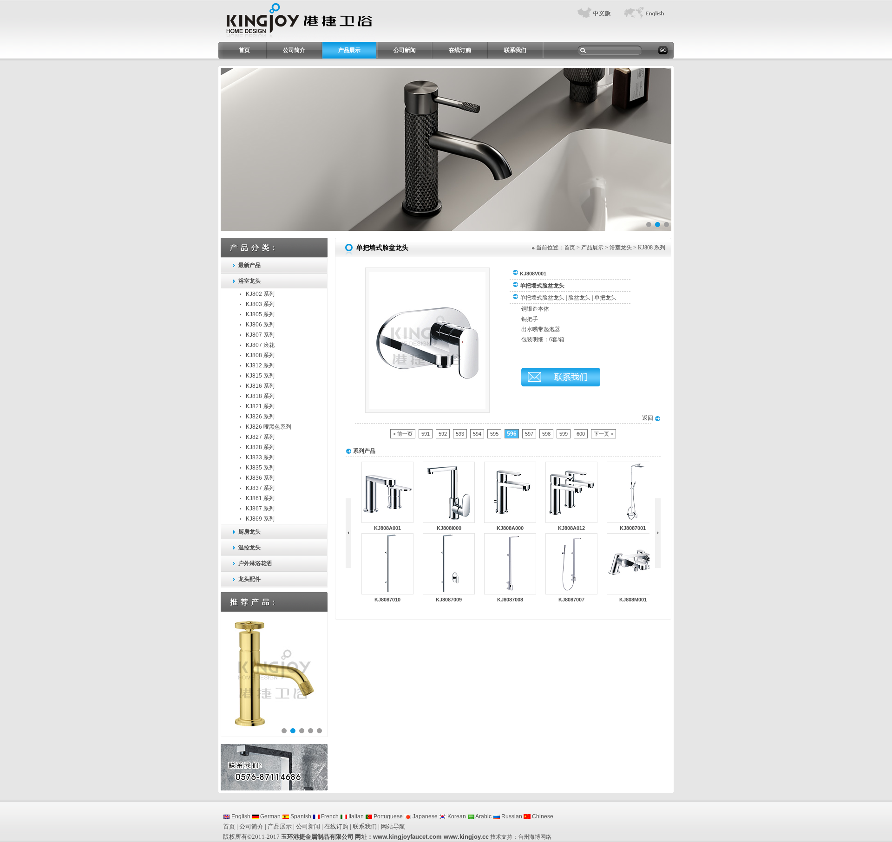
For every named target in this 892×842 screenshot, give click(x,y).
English (240, 816)
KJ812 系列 (260, 365)
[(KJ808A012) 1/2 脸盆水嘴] (571, 520)
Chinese (542, 816)
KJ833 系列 (260, 457)
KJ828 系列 (260, 447)
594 (477, 434)
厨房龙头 (249, 532)
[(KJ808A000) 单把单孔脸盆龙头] (510, 520)
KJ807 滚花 (260, 345)
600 (581, 434)
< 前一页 (403, 434)
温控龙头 (249, 547)
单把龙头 (605, 297)
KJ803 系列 (260, 304)
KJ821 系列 (260, 406)
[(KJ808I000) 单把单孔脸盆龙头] (448, 520)
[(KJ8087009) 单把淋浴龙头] (448, 592)
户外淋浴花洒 (255, 563)
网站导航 (393, 826)
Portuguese (387, 816)
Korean (456, 816)
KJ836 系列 (260, 478)
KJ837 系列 (260, 488)
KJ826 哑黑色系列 (268, 427)
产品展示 (349, 50)
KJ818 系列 (260, 396)
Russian (511, 816)
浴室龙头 (249, 281)
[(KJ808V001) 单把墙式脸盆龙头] (427, 407)
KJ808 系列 (260, 355)
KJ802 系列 (260, 294)
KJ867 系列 (260, 508)
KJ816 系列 (260, 386)
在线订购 (460, 50)
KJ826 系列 (260, 416)
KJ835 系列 (260, 467)
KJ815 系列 (260, 375)
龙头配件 (249, 579)
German (270, 816)
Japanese (424, 816)
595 (494, 434)
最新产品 (249, 265)
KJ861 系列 (260, 498)
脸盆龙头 (579, 297)
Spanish (300, 816)
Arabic (483, 816)
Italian (355, 816)
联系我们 (515, 50)
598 (546, 434)
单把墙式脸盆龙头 (542, 297)
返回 (648, 418)
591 (425, 434)
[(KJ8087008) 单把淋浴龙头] (510, 592)
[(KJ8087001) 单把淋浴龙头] (632, 520)
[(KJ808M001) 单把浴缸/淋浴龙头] (632, 592)
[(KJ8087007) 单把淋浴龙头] (571, 592)
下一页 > (603, 434)
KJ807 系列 (260, 335)
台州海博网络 (534, 837)
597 (529, 434)
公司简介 (294, 50)
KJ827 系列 (260, 437)
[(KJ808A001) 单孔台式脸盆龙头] (387, 520)
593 (460, 434)
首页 (244, 50)
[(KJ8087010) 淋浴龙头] (387, 592)
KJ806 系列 (260, 324)
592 (443, 434)
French (329, 816)
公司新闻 (405, 50)
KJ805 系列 (260, 314)
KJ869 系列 (260, 519)
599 (563, 434)
